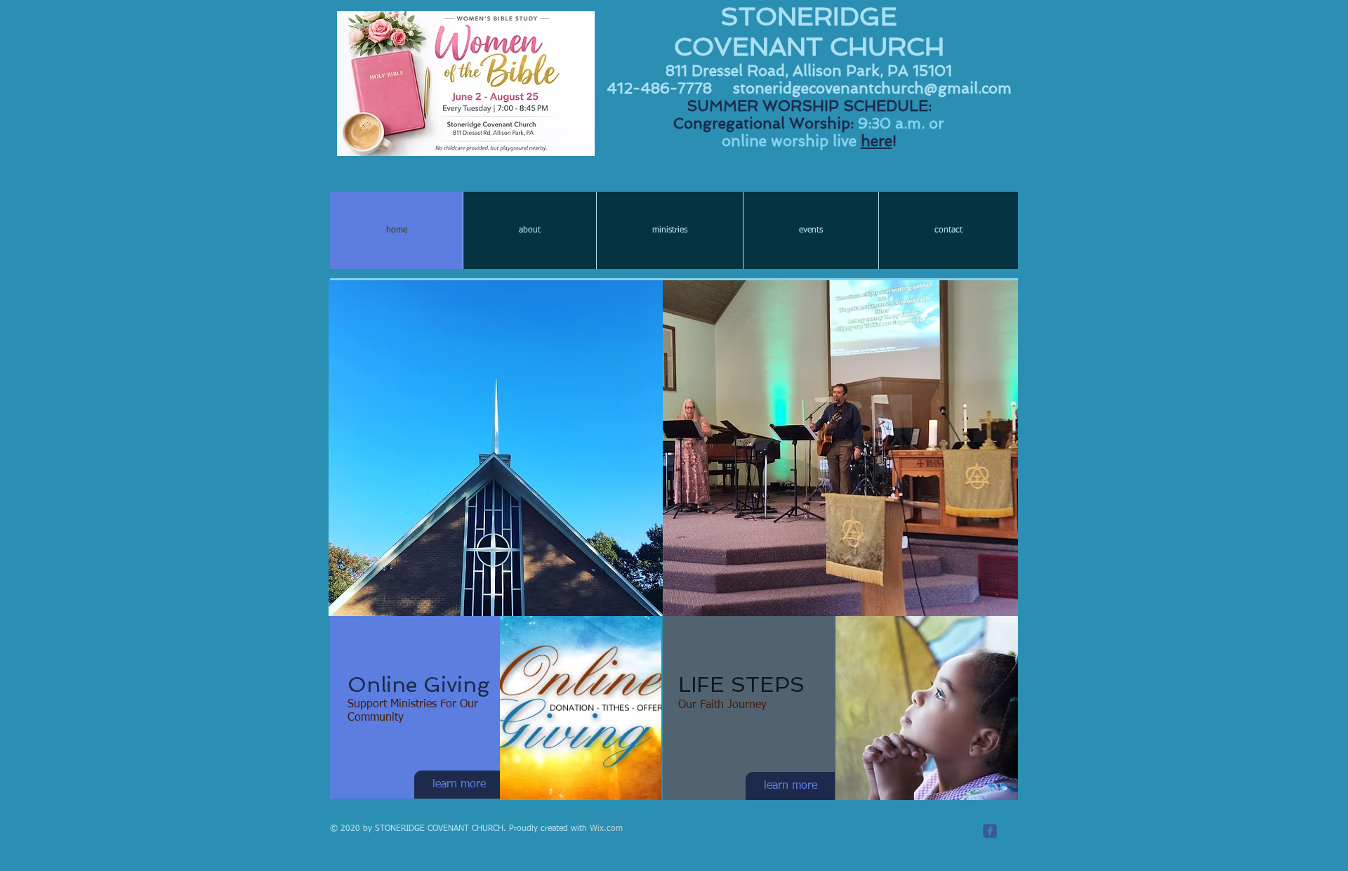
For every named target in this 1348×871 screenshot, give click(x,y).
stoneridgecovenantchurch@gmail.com (872, 88)
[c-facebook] (990, 831)
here (876, 141)
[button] (496, 362)
